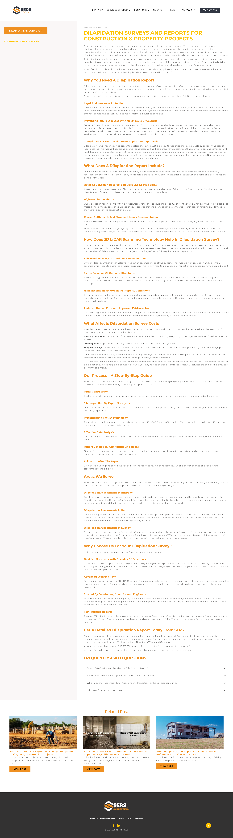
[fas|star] (113, 826)
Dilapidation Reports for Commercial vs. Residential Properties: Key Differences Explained (115, 753)
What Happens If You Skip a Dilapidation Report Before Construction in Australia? (186, 753)
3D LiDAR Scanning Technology (111, 616)
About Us (94, 819)
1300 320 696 (124, 646)
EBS (126, 830)
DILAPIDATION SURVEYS (21, 41)
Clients (121, 819)
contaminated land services (176, 650)
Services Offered (107, 819)
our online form (155, 646)
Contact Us (139, 819)
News (128, 819)
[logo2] (23, 10)
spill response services (110, 650)
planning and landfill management (141, 650)
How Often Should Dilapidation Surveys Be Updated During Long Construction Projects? (42, 753)
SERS (86, 552)
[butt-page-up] (208, 825)
